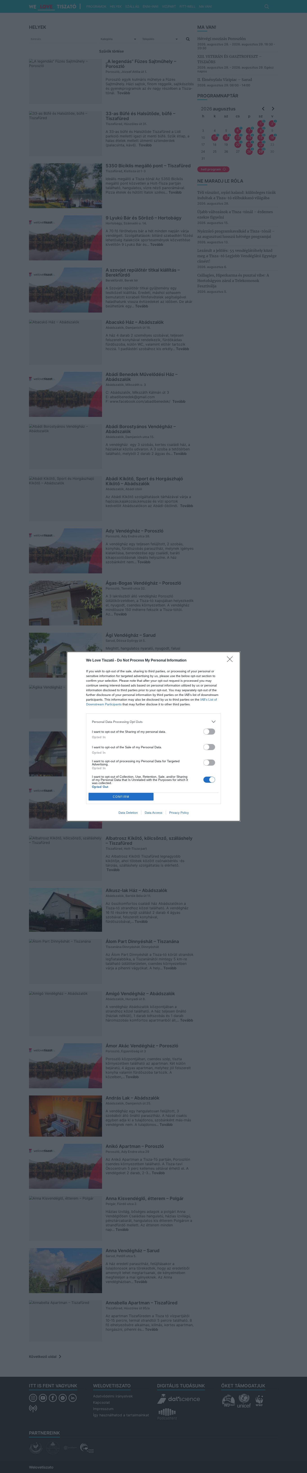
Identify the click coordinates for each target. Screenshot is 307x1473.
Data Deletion (128, 812)
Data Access (153, 812)
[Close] (231, 660)
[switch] (209, 732)
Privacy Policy (179, 812)
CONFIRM (121, 796)
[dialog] (153, 736)
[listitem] (153, 721)
